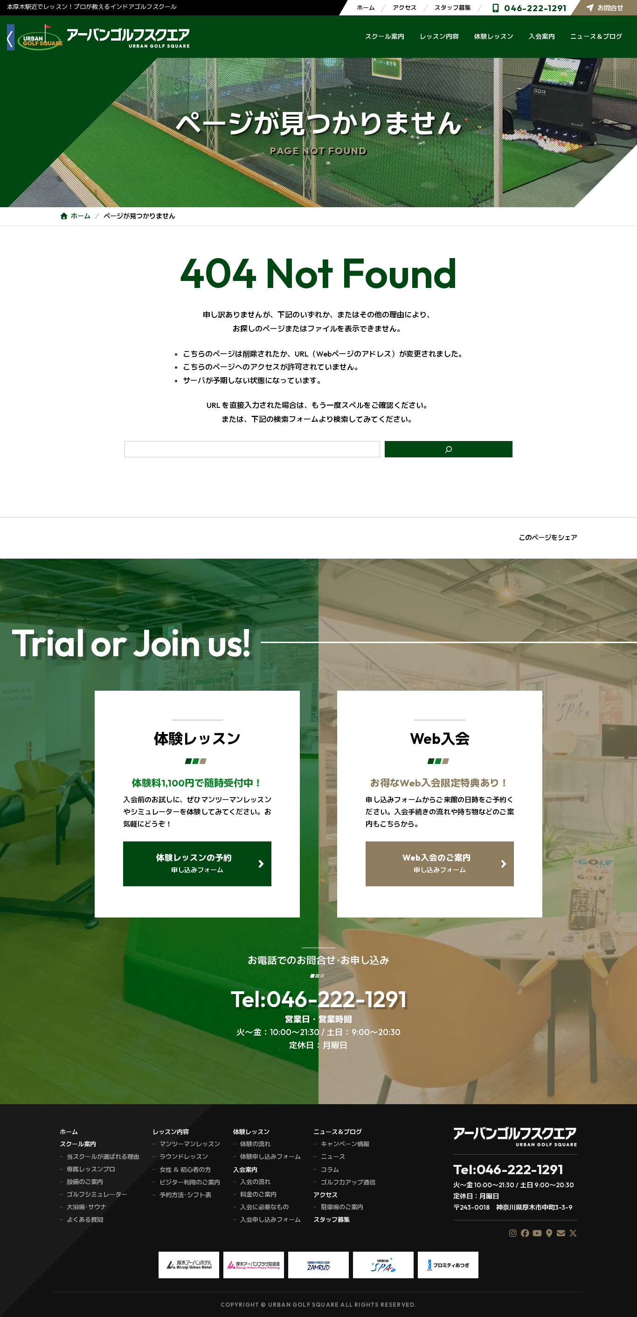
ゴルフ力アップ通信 (348, 1182)
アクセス (405, 7)
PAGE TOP (619, 1299)
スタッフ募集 (453, 7)
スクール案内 (78, 1144)
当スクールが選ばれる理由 (103, 1156)
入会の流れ (255, 1181)
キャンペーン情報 (345, 1144)
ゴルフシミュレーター (97, 1194)
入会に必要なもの (264, 1207)
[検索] (449, 449)
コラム (330, 1169)
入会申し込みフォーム (270, 1219)
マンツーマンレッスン (189, 1144)
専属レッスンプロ (91, 1169)
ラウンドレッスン (183, 1156)
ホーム (366, 7)
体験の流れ (255, 1144)
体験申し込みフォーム (270, 1156)
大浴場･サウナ (86, 1207)
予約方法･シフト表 (185, 1194)
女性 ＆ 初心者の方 (185, 1169)
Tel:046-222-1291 (318, 999)
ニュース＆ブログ (337, 1131)
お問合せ (610, 8)
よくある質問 (85, 1219)
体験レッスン (251, 1131)
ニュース (333, 1156)
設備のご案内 (85, 1181)
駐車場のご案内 (342, 1207)
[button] (197, 864)
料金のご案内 (258, 1194)
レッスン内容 (170, 1131)
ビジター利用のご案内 (189, 1182)
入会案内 (245, 1169)
